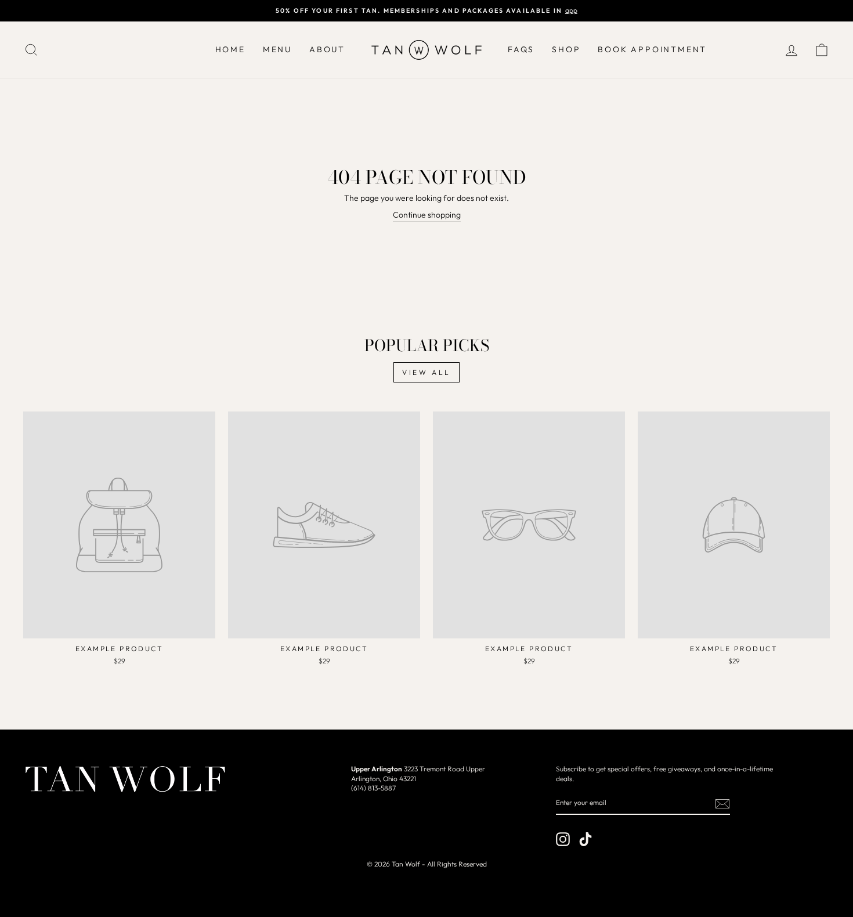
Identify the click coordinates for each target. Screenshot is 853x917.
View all (426, 372)
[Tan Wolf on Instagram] (563, 839)
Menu (277, 49)
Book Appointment (652, 49)
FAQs (521, 49)
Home (230, 49)
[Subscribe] (722, 804)
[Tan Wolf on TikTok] (585, 839)
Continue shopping (427, 215)
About (327, 49)
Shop (566, 49)
